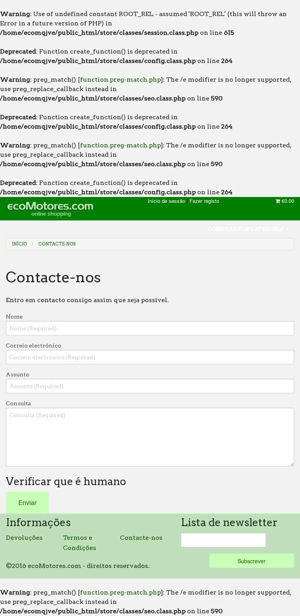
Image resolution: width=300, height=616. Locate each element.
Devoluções (24, 537)
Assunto (17, 374)
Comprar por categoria (247, 229)
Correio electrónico (33, 345)
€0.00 (287, 200)
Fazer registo (204, 200)
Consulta (18, 403)
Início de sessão (166, 200)
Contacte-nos (56, 244)
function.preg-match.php (120, 79)
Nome (14, 316)
